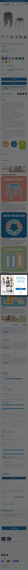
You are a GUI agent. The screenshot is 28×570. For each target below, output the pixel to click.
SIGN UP (20, 288)
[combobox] (20, 287)
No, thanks (20, 293)
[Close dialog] (26, 275)
